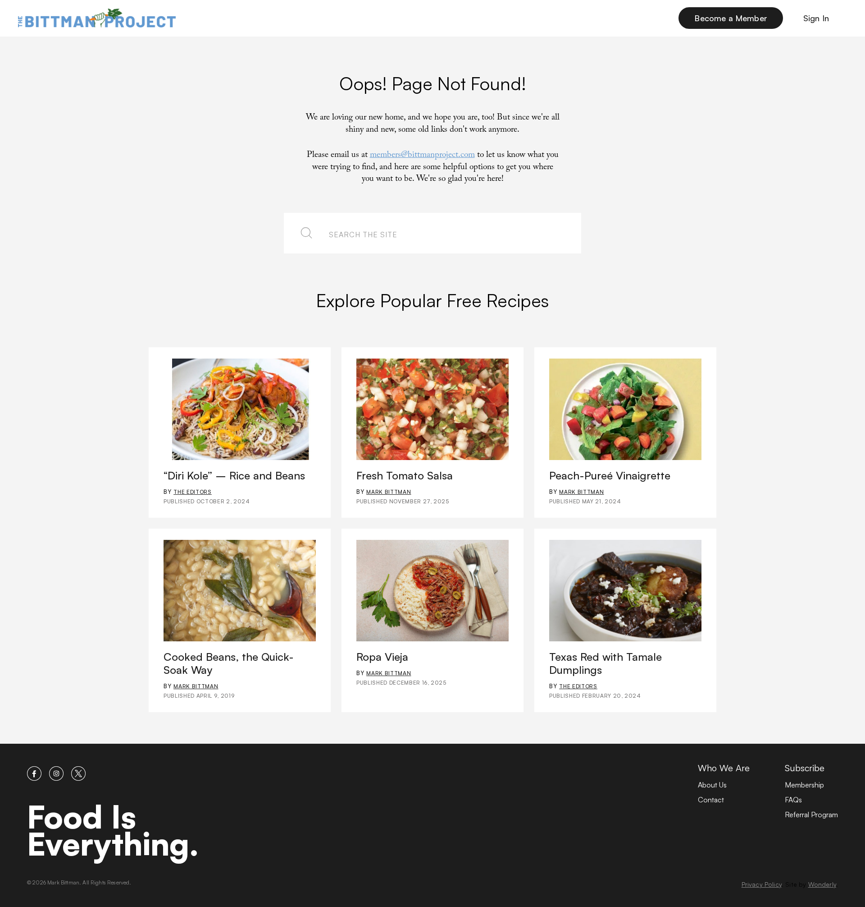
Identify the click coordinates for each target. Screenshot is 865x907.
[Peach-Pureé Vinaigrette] (625, 409)
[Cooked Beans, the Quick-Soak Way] (240, 590)
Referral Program (811, 814)
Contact (711, 799)
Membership (804, 784)
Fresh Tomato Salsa (404, 475)
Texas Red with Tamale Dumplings (605, 663)
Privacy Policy (762, 884)
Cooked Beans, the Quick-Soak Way (229, 663)
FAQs (793, 799)
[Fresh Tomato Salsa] (432, 409)
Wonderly (822, 884)
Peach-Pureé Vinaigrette (609, 475)
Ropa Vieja (382, 656)
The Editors (192, 491)
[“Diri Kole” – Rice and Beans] (240, 409)
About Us (712, 784)
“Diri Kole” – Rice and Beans (234, 475)
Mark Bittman (388, 491)
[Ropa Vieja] (432, 590)
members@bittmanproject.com (422, 155)
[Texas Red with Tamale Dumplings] (625, 590)
